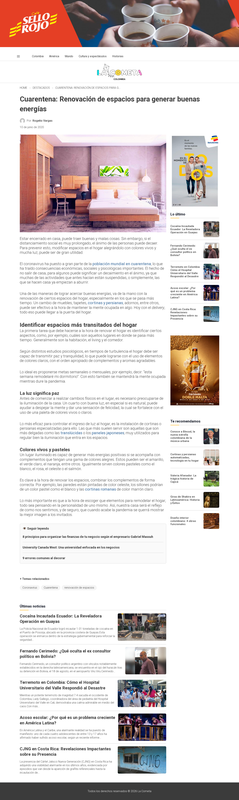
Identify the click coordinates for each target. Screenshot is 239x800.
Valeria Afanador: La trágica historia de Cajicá (183, 478)
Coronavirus (29, 587)
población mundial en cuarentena (122, 264)
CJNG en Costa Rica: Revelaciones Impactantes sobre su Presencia (184, 314)
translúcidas (71, 433)
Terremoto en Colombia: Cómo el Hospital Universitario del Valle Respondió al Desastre (185, 271)
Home (23, 87)
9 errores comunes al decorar (44, 558)
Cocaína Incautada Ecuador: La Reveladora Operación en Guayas (185, 229)
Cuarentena (51, 587)
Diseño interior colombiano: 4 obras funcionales (183, 521)
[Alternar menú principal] (18, 56)
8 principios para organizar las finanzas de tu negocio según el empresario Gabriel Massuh (88, 537)
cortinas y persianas (105, 303)
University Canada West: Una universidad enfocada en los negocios (71, 547)
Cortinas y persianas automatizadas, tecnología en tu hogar (184, 457)
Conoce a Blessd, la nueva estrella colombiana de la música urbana (182, 436)
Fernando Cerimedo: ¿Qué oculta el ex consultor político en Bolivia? (183, 250)
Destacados (41, 87)
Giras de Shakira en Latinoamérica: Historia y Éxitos (185, 500)
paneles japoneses (108, 433)
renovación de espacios (79, 587)
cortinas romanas (100, 489)
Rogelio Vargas (42, 120)
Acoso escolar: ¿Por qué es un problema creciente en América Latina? (184, 293)
